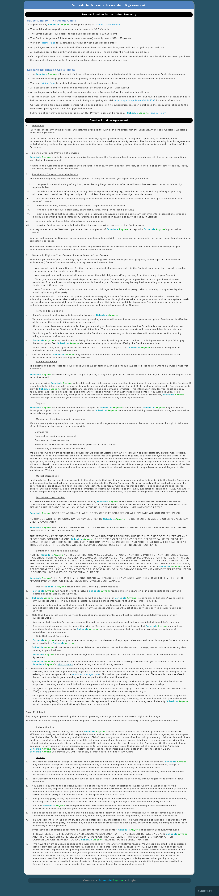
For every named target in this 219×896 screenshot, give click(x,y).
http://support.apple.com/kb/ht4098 (134, 100)
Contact (88, 880)
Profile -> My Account (108, 24)
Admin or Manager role (85, 674)
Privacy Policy (146, 113)
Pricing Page (48, 42)
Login (132, 880)
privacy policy (65, 664)
